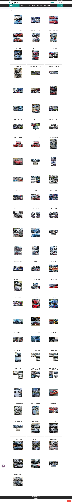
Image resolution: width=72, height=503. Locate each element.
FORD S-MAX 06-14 (18, 332)
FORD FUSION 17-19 (18, 226)
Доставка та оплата (39, 5)
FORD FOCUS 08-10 (35, 172)
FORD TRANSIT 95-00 (18, 368)
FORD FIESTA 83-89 (18, 155)
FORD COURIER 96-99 (53, 403)
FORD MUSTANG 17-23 (36, 457)
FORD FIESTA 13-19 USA (35, 137)
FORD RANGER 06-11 (18, 474)
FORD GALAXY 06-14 (53, 226)
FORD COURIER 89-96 (18, 421)
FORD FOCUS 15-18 (17, 190)
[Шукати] (52, 2)
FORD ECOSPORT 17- (36, 48)
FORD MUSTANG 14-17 (36, 297)
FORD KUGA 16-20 (53, 243)
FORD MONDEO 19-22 (36, 279)
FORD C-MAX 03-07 (35, 13)
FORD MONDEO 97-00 (18, 297)
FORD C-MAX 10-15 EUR (18, 30)
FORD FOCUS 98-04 (53, 190)
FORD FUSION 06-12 (53, 208)
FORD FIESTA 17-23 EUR (53, 137)
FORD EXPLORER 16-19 (18, 101)
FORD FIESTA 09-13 (35, 119)
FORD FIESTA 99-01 (53, 155)
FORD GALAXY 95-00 (18, 243)
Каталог (25, 5)
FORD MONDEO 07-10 (53, 261)
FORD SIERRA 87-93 (53, 314)
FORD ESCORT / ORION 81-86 (35, 66)
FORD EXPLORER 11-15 (53, 84)
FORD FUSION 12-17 (35, 439)
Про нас (30, 5)
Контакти (33, 5)
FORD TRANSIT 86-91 (36, 350)
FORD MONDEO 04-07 (36, 261)
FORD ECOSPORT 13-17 (18, 48)
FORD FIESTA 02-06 (53, 101)
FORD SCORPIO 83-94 (36, 314)
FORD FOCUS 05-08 (17, 172)
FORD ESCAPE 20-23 (18, 439)
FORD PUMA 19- (53, 297)
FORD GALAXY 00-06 (53, 439)
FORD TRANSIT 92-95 (53, 350)
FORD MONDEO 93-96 (53, 279)
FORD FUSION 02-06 (35, 208)
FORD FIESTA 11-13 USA (53, 119)
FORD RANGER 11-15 (18, 314)
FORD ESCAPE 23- (35, 421)
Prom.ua (39, 496)
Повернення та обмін (47, 5)
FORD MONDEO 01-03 (18, 261)
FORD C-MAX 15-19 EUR (35, 30)
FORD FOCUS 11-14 (53, 172)
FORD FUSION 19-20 (35, 226)
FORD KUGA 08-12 (35, 243)
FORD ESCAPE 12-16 (53, 421)
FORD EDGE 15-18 (53, 48)
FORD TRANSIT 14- (17, 350)
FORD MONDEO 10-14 (18, 279)
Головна (21, 5)
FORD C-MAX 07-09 (53, 13)
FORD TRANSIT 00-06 (36, 332)
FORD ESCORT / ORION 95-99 (35, 84)
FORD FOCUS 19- (36, 190)
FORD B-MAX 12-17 (18, 13)
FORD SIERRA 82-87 (53, 457)
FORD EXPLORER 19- (36, 101)
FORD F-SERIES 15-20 (18, 208)
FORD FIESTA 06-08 (18, 119)
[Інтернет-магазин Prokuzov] (13, 2)
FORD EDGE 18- (18, 66)
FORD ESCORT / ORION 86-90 (53, 66)
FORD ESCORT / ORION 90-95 (18, 84)
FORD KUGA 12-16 (18, 457)
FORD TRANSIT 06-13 (53, 332)
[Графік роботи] (61, 2)
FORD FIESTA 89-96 (35, 155)
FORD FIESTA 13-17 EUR (18, 137)
